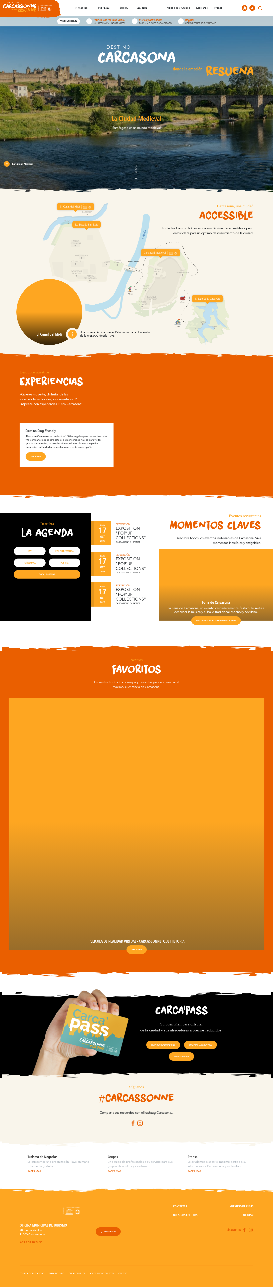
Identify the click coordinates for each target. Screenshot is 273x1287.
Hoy (30, 551)
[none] (267, 8)
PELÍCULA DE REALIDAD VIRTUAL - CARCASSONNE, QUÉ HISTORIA (136, 941)
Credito (123, 1273)
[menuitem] (267, 8)
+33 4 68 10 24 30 (31, 1242)
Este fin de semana (64, 551)
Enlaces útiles (77, 1273)
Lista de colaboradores (163, 1044)
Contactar (180, 1206)
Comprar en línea (68, 21)
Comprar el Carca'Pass (200, 1044)
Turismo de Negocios (42, 1157)
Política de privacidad (32, 1273)
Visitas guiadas (181, 1056)
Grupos (113, 1157)
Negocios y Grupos (178, 8)
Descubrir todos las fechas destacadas (216, 620)
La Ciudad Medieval (22, 164)
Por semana (30, 562)
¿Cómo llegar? (108, 1231)
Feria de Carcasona (216, 602)
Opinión (248, 1215)
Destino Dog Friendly (41, 431)
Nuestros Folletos (185, 1215)
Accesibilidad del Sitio (102, 1273)
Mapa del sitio (56, 1273)
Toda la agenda (47, 574)
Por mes (65, 562)
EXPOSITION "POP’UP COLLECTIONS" (131, 533)
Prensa (218, 8)
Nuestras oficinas (241, 1206)
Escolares (202, 8)
